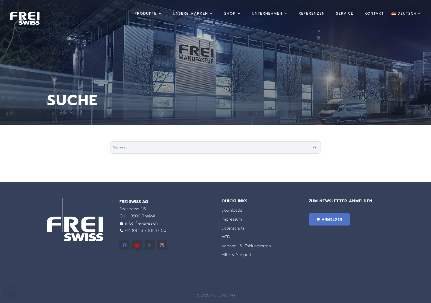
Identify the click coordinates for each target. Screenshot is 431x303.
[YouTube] (137, 245)
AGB (226, 237)
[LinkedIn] (150, 245)
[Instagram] (162, 245)
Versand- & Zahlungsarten (246, 246)
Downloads (232, 210)
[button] (160, 13)
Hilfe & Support (236, 255)
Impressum (232, 219)
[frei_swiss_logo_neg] (25, 13)
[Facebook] (124, 245)
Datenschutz (233, 228)
